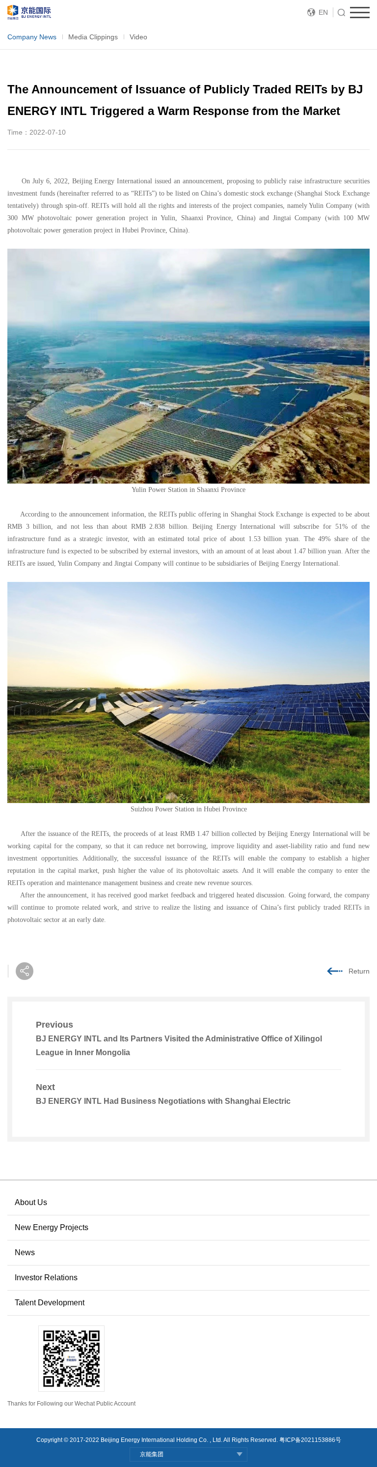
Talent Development (49, 1302)
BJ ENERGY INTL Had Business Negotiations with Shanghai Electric (163, 1101)
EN (323, 12)
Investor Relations (46, 1277)
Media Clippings (93, 37)
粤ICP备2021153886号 (310, 1440)
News (25, 1252)
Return (359, 971)
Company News (31, 37)
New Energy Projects (51, 1227)
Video (138, 37)
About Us (31, 1202)
